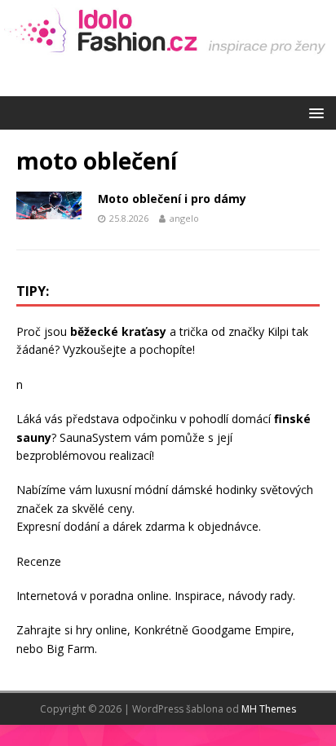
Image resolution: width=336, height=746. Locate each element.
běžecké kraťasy (118, 331)
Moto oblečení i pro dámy (172, 198)
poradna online (129, 595)
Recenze (38, 561)
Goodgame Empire (241, 630)
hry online (101, 630)
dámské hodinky (214, 489)
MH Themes (268, 709)
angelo (184, 218)
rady (281, 595)
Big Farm (70, 648)
